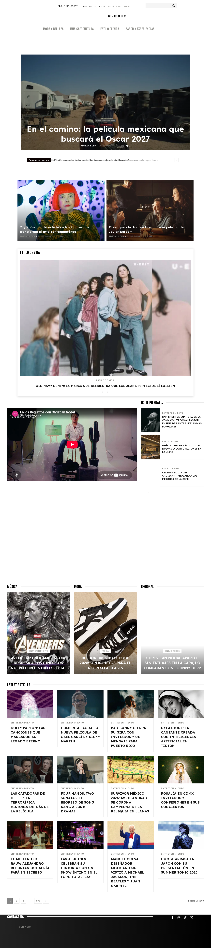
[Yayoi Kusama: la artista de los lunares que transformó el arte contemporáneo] (61, 210)
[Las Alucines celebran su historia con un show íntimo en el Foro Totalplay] (80, 835)
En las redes (172, 651)
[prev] (177, 160)
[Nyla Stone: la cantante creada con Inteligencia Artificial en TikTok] (181, 704)
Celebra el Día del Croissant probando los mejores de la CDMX (179, 476)
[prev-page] (102, 392)
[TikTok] (185, 918)
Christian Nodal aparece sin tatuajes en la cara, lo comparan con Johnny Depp (172, 663)
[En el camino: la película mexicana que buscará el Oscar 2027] (105, 102)
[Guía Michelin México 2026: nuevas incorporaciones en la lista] (150, 447)
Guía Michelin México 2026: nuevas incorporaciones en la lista (182, 448)
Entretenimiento (105, 120)
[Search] (174, 5)
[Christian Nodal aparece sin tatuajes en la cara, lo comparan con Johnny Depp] (172, 633)
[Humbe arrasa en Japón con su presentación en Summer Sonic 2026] (181, 835)
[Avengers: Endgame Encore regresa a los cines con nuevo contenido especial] (38, 633)
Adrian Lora (88, 145)
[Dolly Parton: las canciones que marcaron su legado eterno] (30, 704)
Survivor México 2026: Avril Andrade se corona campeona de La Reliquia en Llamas (130, 802)
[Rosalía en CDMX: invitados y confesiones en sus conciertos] (181, 769)
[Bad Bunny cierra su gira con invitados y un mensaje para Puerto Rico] (130, 704)
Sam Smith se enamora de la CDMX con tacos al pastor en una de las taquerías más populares (182, 421)
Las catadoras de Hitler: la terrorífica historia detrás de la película (30, 802)
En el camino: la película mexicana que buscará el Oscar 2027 (105, 134)
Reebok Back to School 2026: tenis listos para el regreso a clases (105, 663)
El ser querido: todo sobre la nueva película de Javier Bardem (95, 160)
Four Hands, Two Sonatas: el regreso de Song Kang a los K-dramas (77, 802)
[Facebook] (172, 918)
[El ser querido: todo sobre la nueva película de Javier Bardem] (150, 210)
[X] (192, 918)
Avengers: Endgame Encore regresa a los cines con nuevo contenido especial (39, 663)
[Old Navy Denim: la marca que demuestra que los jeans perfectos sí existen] (105, 318)
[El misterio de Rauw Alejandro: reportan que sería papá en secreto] (30, 835)
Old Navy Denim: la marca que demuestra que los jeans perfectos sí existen (105, 386)
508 (38, 901)
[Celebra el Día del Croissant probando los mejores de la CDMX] (150, 474)
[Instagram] (179, 918)
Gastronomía (170, 442)
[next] (182, 160)
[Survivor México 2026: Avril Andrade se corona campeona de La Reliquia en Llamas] (130, 769)
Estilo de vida (105, 380)
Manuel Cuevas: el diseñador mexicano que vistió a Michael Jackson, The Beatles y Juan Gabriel (129, 872)
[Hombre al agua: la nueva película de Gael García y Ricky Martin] (80, 704)
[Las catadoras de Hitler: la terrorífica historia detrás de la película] (30, 769)
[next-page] (108, 392)
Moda (105, 651)
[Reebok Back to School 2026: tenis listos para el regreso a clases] (105, 633)
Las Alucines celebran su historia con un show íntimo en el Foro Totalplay (79, 868)
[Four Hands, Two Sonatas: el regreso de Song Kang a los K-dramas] (80, 769)
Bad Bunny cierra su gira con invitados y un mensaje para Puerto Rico (128, 737)
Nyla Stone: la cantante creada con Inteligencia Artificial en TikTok (178, 737)
